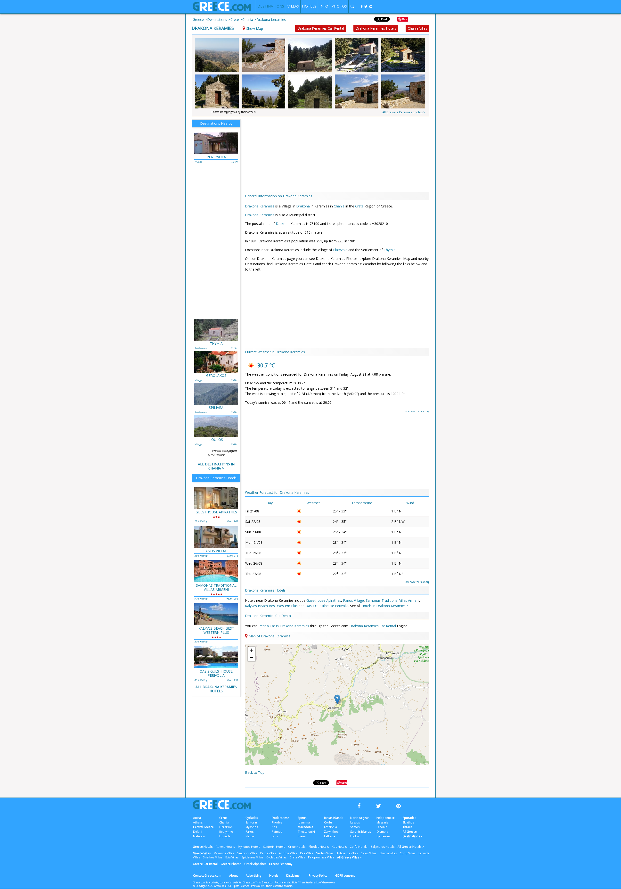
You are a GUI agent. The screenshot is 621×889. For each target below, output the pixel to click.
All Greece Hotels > (411, 847)
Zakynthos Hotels (382, 847)
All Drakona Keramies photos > (403, 112)
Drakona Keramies (213, 28)
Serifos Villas (324, 853)
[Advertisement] (457, 99)
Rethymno (226, 832)
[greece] (222, 9)
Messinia (382, 822)
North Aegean (359, 818)
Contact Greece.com (207, 875)
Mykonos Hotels (249, 847)
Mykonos (251, 827)
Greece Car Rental (205, 864)
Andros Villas (288, 853)
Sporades (409, 818)
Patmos (277, 832)
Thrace (407, 827)
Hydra (354, 836)
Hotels (273, 875)
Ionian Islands (333, 818)
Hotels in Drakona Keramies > (385, 605)
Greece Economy (280, 864)
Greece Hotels (202, 847)
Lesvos (355, 822)
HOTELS (309, 6)
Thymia (389, 249)
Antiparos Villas (347, 853)
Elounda (224, 836)
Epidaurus (383, 836)
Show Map (254, 28)
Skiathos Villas (212, 857)
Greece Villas (202, 853)
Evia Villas (231, 857)
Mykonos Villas (224, 853)
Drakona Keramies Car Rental (320, 28)
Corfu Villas (407, 853)
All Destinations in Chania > (216, 466)
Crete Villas (297, 857)
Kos (274, 827)
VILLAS (293, 6)
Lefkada (329, 836)
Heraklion (226, 827)
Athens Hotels (225, 847)
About (233, 875)
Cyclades (251, 818)
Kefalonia (330, 827)
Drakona (303, 206)
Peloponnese (385, 818)
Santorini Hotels (274, 847)
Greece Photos (231, 864)
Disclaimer (293, 875)
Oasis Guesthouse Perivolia (326, 605)
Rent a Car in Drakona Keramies (284, 626)
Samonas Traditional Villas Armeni (392, 600)
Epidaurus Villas (252, 857)
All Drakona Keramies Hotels (216, 688)
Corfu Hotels (358, 847)
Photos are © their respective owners (271, 886)
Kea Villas (306, 853)
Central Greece (203, 827)
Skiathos (408, 822)
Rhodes (277, 822)
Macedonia (305, 827)
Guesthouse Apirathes (323, 600)
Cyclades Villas (276, 857)
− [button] (251, 658)
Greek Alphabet (255, 864)
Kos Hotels (339, 847)
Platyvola (340, 249)
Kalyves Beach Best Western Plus (271, 605)
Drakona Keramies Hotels (376, 28)
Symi (275, 836)
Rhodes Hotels (319, 847)
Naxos (249, 836)
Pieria (302, 836)
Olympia (382, 832)
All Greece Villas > (349, 857)
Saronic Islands (360, 832)
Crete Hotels (296, 847)
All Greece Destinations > (412, 834)
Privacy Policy (318, 875)
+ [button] (251, 650)
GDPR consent (345, 875)
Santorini (251, 822)
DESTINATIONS (271, 6)
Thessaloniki (306, 832)
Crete (359, 206)
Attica (197, 818)
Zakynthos (331, 832)
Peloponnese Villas (321, 857)
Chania (339, 206)
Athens (198, 822)
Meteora (199, 836)
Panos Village (353, 600)
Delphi (197, 832)
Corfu (328, 822)
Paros (249, 832)
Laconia (381, 827)
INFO (323, 6)
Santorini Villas (247, 853)
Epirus (302, 818)
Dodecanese (280, 818)
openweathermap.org (417, 411)
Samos (355, 827)
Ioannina (304, 822)
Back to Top (254, 772)
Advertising (253, 875)
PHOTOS (339, 6)
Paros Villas (268, 853)
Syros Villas (368, 853)
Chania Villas (417, 28)
